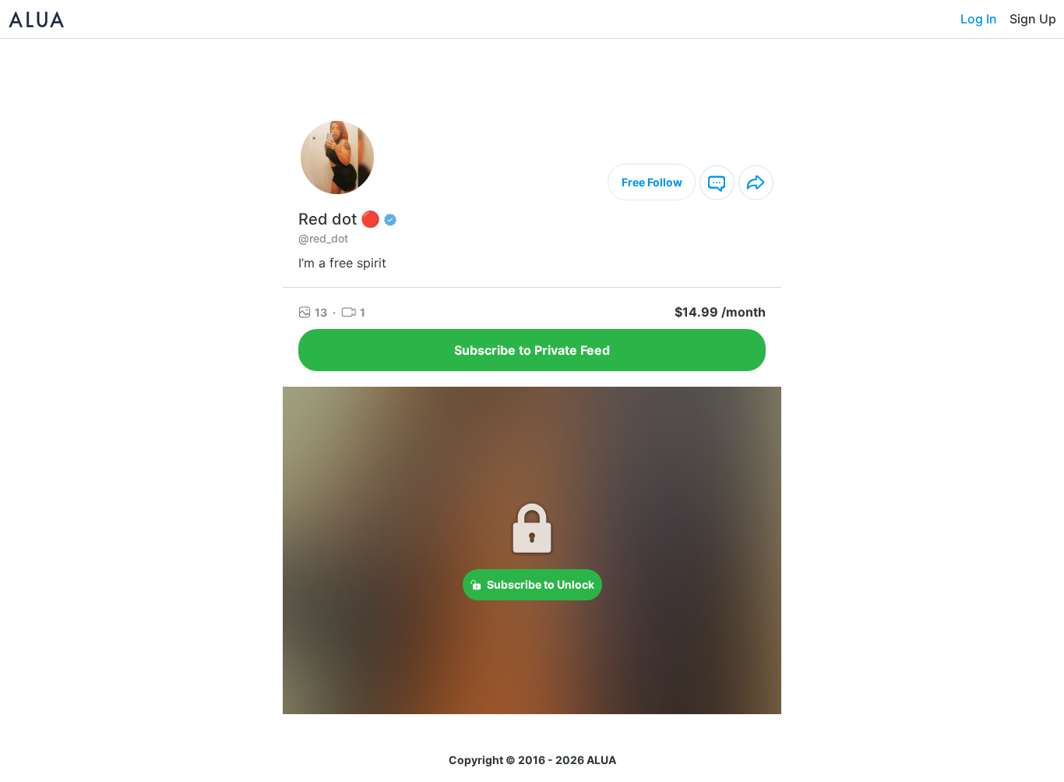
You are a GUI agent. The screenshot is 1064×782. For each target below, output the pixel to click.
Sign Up (1032, 19)
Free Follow (652, 182)
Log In (978, 19)
